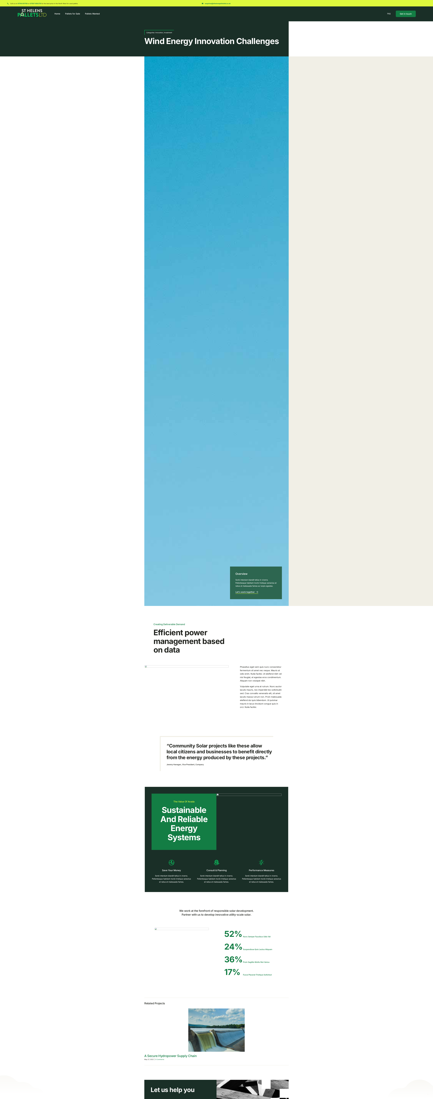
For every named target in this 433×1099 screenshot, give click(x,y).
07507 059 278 (35, 3)
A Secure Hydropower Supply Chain (170, 1056)
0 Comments (159, 1059)
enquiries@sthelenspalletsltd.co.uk (218, 3)
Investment (168, 33)
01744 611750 (23, 3)
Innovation (159, 33)
